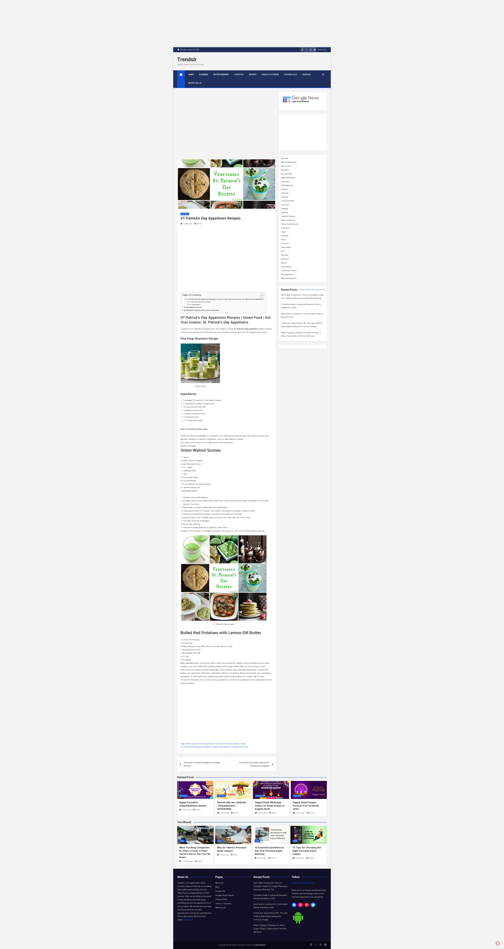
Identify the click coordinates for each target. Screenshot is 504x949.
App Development (288, 162)
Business (203, 74)
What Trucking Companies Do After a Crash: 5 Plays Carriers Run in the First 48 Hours (194, 852)
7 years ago (187, 224)
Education (285, 181)
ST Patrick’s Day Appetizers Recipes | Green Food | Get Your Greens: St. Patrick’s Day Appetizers (226, 299)
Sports (252, 74)
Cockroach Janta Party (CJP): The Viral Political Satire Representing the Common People (270, 916)
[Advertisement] (226, 125)
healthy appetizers (193, 744)
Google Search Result (224, 895)
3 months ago (187, 861)
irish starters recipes (237, 744)
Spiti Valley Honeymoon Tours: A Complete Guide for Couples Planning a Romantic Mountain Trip (270, 886)
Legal (283, 232)
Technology (290, 74)
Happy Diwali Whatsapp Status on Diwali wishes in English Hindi (269, 805)
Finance (284, 197)
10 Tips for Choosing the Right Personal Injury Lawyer (306, 850)
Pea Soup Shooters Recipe (201, 302)
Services (284, 255)
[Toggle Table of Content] (261, 295)
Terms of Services (223, 903)
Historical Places (288, 220)
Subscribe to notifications (303, 883)
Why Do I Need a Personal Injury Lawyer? (231, 849)
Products (285, 243)
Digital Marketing (288, 177)
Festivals (184, 214)
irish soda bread (221, 744)
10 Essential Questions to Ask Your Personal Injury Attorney (269, 850)
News (191, 74)
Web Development (289, 278)
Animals (284, 158)
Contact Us (220, 891)
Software (285, 259)
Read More (188, 920)
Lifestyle (239, 74)
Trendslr (187, 59)
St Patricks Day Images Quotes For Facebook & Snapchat (254, 764)
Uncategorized (287, 274)
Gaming (284, 212)
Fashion (306, 74)
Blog (217, 887)
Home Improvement (289, 224)
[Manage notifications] (498, 943)
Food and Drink (287, 201)
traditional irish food (239, 747)
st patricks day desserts (221, 747)
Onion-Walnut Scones (193, 307)
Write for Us (322, 50)
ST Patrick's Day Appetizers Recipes (195, 747)
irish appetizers (208, 744)
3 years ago (262, 858)
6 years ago (186, 810)
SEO (283, 251)
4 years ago (299, 858)
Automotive (286, 166)
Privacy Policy (221, 899)
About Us (219, 883)
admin (199, 224)
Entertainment (221, 74)
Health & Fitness (270, 74)
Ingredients (196, 304)
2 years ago (224, 855)
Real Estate (286, 247)
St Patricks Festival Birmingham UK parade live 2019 (202, 764)
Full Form (285, 205)
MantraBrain (260, 945)
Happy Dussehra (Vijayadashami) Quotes (192, 804)
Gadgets (284, 208)
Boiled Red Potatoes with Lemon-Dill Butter (201, 310)
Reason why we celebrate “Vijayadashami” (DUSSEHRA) (231, 805)
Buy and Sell (286, 174)
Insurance (285, 228)
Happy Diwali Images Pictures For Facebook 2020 (306, 805)
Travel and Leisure (289, 270)
